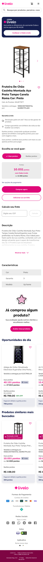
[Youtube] (30, 523)
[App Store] (20, 545)
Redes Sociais (22, 516)
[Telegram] (24, 523)
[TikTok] (13, 523)
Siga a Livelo (21, 519)
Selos (21, 529)
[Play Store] (23, 545)
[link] (7, 4)
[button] (32, 3)
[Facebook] (35, 523)
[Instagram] (8, 523)
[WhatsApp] (19, 523)
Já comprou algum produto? (22, 312)
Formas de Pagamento (21, 494)
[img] (24, 533)
